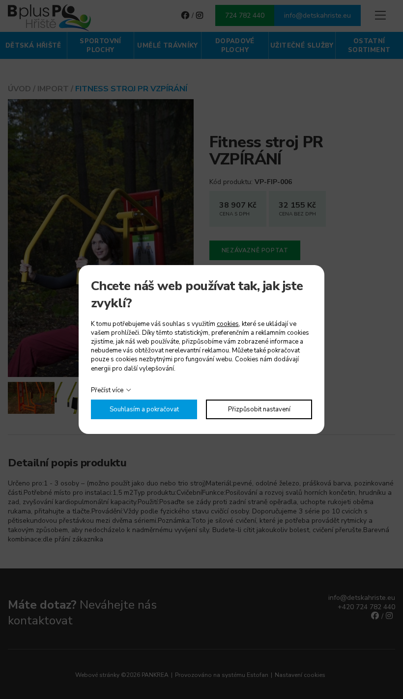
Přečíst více (107, 390)
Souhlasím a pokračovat (144, 409)
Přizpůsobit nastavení (259, 409)
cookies (228, 324)
